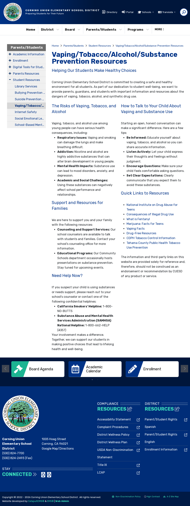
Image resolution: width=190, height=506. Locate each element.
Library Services (26, 86)
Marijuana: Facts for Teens (145, 224)
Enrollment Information (161, 449)
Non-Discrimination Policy (126, 497)
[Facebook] (39, 475)
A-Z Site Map (171, 497)
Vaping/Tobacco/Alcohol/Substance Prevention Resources (30, 105)
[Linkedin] (43, 475)
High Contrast (153, 496)
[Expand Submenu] (9, 54)
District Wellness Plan (112, 442)
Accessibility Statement (114, 419)
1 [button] (92, 380)
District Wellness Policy (113, 434)
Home (30, 29)
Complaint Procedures (112, 427)
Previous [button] (5, 368)
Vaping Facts (136, 228)
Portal (129, 12)
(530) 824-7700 (13, 453)
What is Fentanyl (139, 219)
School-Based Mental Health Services (30, 125)
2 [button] (98, 380)
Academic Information (28, 54)
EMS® (50, 501)
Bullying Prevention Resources (30, 92)
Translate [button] (168, 12)
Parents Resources (26, 73)
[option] (37, 369)
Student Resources (26, 80)
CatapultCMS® (36, 501)
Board (70, 29)
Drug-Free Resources (141, 233)
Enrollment (20, 60)
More (158, 29)
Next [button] (184, 368)
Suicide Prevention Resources (30, 99)
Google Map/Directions (58, 448)
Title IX (102, 465)
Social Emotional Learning (30, 118)
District (47, 29)
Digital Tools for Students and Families (29, 67)
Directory (112, 12)
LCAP (101, 472)
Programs (135, 29)
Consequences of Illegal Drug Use (150, 214)
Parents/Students (101, 29)
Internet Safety (26, 112)
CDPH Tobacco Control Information (151, 238)
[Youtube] (49, 475)
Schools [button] (147, 12)
